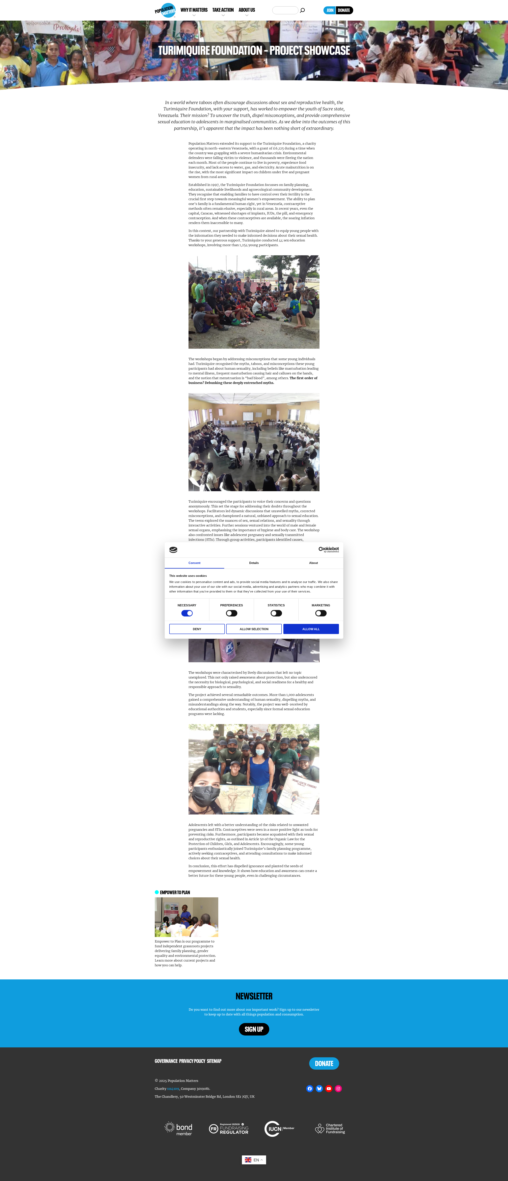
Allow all (311, 629)
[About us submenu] (247, 15)
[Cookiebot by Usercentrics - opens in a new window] (321, 550)
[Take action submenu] (223, 15)
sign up (254, 1029)
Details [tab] (254, 562)
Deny (197, 629)
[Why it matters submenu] (194, 15)
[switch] (231, 613)
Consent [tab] (194, 562)
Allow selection (254, 629)
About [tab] (313, 562)
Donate (324, 1063)
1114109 (173, 1089)
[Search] (302, 10)
